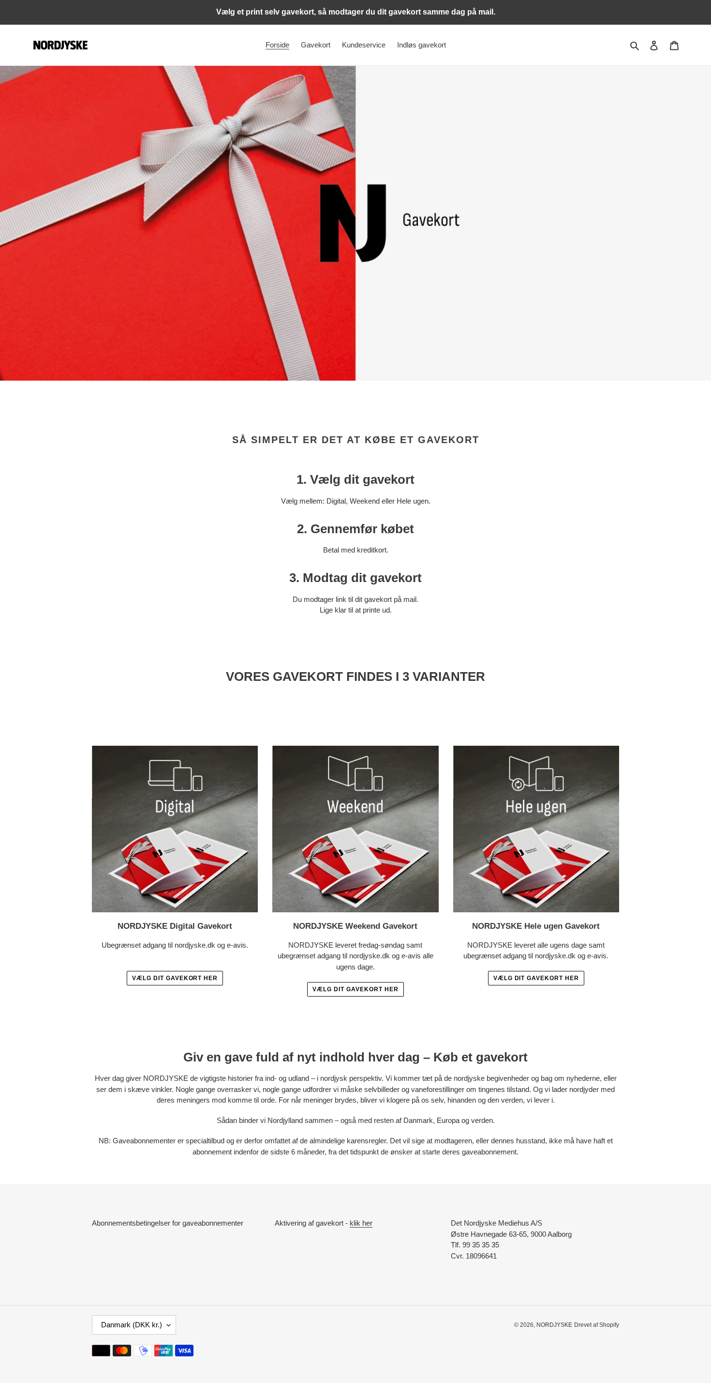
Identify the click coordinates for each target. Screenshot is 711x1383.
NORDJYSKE (554, 1325)
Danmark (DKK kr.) (131, 1325)
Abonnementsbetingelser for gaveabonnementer (167, 1223)
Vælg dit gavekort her (175, 978)
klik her (361, 1223)
